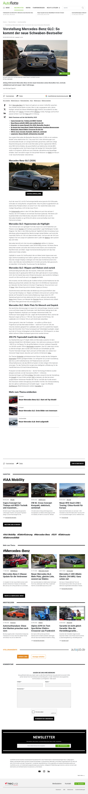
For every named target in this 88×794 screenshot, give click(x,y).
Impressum (58, 789)
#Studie (12, 499)
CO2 (33, 377)
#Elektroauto (41, 499)
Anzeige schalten (38, 657)
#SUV (54, 534)
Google (34, 277)
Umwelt (13, 377)
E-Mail (19, 681)
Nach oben (80, 775)
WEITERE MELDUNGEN (12, 524)
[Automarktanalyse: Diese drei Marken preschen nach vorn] (16, 613)
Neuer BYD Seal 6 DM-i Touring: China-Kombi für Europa (71, 505)
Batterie (47, 237)
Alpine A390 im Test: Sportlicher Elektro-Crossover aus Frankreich (43, 628)
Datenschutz (70, 789)
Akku (49, 353)
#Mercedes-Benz (42, 534)
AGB (64, 789)
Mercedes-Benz (18, 105)
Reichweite (30, 346)
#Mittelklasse (13, 571)
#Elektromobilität (11, 537)
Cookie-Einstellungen (80, 789)
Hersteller (38, 386)
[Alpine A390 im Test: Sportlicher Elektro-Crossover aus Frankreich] (44, 613)
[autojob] (78, 649)
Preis (27, 114)
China (31, 375)
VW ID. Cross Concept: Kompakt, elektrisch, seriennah (29, 132)
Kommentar (20, 689)
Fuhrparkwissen (39, 8)
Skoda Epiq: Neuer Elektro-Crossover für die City (27, 129)
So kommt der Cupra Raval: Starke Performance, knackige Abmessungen (35, 127)
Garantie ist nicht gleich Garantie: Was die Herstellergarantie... (70, 628)
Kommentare (10, 96)
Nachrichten (18, 8)
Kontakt (68, 784)
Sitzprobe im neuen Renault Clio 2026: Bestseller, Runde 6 (30, 125)
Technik (21, 229)
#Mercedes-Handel (43, 571)
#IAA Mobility (13, 480)
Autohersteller (22, 22)
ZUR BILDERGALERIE (34, 194)
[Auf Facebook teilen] (4, 105)
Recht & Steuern (53, 8)
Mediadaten (57, 784)
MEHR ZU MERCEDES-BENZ (14, 596)
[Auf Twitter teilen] (5, 109)
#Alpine (40, 622)
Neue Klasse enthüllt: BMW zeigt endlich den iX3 (27, 123)
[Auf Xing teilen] (5, 117)
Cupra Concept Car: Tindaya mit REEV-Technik (26, 121)
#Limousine (70, 571)
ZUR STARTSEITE (78, 463)
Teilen (21, 96)
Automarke (12, 358)
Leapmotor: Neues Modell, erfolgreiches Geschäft (27, 134)
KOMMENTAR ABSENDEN (44, 719)
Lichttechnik (37, 243)
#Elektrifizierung (24, 534)
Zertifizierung (13, 386)
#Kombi (69, 499)
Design (21, 112)
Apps (12, 287)
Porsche (35, 299)
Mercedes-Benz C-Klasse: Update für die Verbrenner (15, 575)
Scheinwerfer (15, 211)
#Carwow (13, 622)
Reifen (28, 8)
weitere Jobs (22, 657)
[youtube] (39, 771)
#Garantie (69, 622)
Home (5, 22)
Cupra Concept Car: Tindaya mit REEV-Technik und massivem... (15, 505)
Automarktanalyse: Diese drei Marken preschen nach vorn (15, 628)
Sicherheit (20, 356)
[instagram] (44, 771)
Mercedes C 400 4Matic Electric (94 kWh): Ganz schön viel (70, 576)
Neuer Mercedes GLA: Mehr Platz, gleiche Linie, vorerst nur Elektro (42, 576)
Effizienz (37, 112)
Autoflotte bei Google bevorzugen (58, 96)
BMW (50, 152)
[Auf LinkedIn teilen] (5, 113)
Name (47, 681)
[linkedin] (49, 771)
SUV (36, 109)
